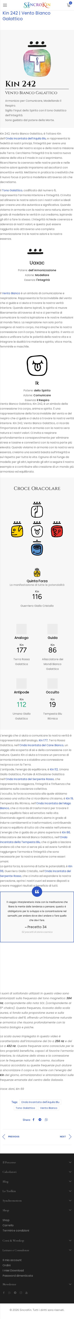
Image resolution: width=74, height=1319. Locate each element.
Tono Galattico (12, 190)
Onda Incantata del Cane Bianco (41, 745)
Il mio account (12, 1260)
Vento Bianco (11, 293)
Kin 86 (66, 832)
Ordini (6, 1265)
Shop (6, 1220)
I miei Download (13, 1270)
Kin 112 (54, 769)
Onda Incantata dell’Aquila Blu (26, 138)
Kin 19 (69, 798)
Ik (37, 383)
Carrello (8, 1225)
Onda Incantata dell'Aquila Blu (40, 1102)
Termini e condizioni (16, 1231)
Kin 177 (43, 740)
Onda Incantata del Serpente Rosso (30, 779)
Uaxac (37, 262)
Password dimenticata (18, 1276)
